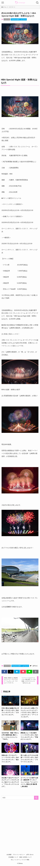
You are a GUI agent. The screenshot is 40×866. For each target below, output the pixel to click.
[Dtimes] (20, 2)
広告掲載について (13, 857)
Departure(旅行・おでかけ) (18, 19)
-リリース (6, 19)
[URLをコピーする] (35, 671)
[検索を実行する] (36, 798)
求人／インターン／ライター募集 (20, 859)
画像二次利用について (25, 857)
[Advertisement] (20, 823)
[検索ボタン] (37, 2)
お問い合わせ (29, 854)
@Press (35, 666)
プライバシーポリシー (19, 854)
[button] (4, 671)
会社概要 (9, 854)
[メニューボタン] (2, 2)
